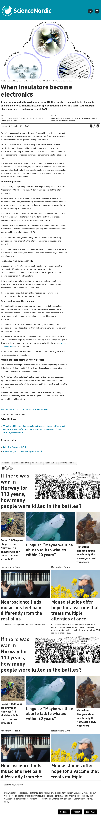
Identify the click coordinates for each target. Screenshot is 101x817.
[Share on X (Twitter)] (94, 126)
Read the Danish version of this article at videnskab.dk (25, 409)
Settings (63, 812)
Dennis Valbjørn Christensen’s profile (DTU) (22, 452)
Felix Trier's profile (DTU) (14, 447)
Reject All (90, 812)
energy (15, 463)
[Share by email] (98, 126)
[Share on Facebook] (91, 126)
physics (5, 463)
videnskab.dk (51, 463)
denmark (25, 463)
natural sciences (68, 463)
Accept (77, 812)
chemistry (37, 463)
